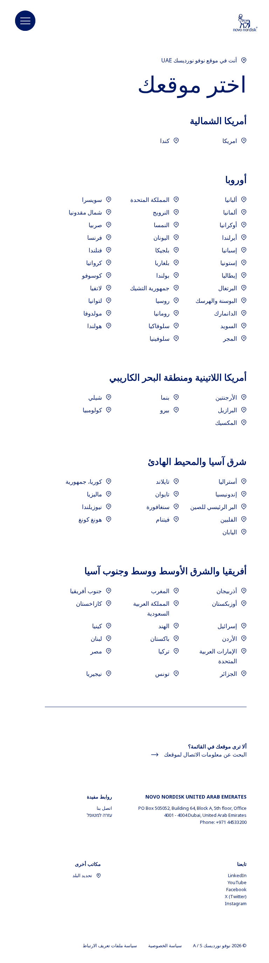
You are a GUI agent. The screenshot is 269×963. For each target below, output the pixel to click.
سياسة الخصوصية (165, 945)
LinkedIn (237, 875)
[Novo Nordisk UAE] (236, 23)
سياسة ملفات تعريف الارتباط (110, 945)
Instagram (236, 903)
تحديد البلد (82, 875)
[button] (25, 21)
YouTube (237, 882)
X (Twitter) (236, 896)
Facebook (236, 889)
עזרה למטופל (99, 815)
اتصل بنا (104, 808)
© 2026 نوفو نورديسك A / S (220, 945)
